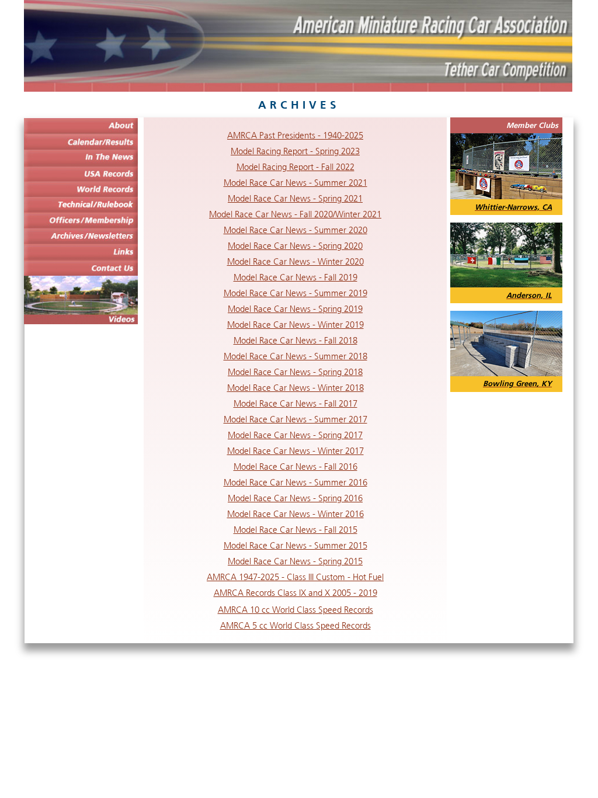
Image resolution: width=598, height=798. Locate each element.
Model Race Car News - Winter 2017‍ (295, 451)
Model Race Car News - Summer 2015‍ (295, 545)
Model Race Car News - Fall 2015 (295, 530)
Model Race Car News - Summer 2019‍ (295, 293)
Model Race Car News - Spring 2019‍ (295, 309)
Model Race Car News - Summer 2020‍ (295, 230)
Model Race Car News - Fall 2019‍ (295, 277)
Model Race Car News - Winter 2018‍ (295, 388)
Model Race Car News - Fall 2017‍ (295, 403)
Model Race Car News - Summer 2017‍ (295, 419)
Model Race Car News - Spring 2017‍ (295, 435)
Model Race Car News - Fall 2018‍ (295, 340)
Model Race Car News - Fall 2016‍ (295, 466)
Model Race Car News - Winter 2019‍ (295, 324)
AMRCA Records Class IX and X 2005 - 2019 (295, 593)
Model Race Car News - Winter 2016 (295, 514)
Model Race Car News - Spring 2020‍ (295, 246)
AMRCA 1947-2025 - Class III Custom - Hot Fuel (295, 577)
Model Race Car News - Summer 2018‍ (295, 356)
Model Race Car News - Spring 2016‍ (295, 498)
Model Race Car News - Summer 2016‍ (295, 482)
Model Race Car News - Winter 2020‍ (295, 261)
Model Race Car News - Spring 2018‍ (295, 372)
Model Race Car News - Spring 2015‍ (295, 561)
